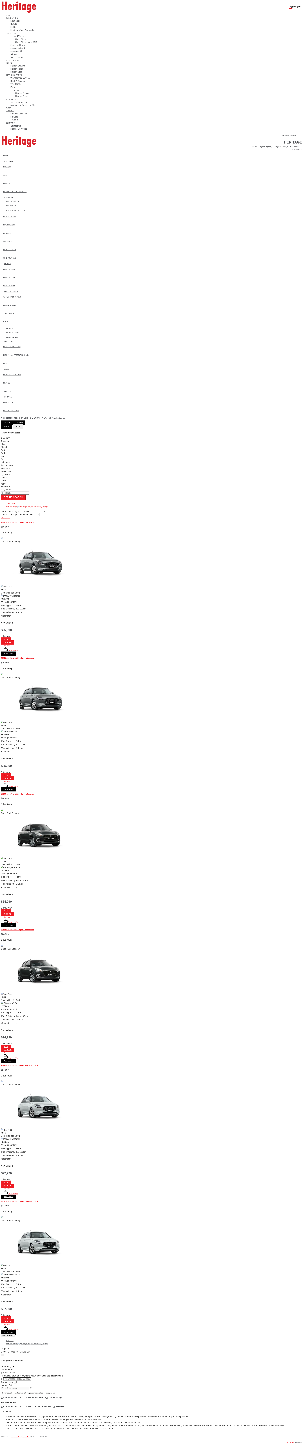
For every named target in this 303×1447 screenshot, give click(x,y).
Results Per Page (9, 514)
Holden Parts (21, 96)
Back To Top (10, 1341)
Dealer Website (290, 1442)
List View (7, 422)
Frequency (6, 1366)
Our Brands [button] (12, 18)
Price (3, 459)
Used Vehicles (19, 36)
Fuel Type (5, 468)
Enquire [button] (7, 642)
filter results (10, 503)
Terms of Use (26, 1437)
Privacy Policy (15, 1437)
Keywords (5, 486)
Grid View (19, 422)
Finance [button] (10, 111)
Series (4, 450)
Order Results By (9, 511)
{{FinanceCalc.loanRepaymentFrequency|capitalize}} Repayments (32, 1376)
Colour (4, 480)
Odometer (5, 462)
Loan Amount (7, 1369)
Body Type (6, 471)
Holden (16, 90)
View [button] (6, 639)
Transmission (7, 465)
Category (5, 438)
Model (4, 447)
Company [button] (10, 123)
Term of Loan (7, 1382)
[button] (7, 645)
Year (3, 456)
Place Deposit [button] (8, 653)
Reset (6, 426)
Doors (4, 477)
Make (3, 444)
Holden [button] (9, 63)
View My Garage (27, 507)
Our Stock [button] (11, 33)
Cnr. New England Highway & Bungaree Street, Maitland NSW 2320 (277, 147)
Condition (5, 441)
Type (3, 483)
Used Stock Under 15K (26, 42)
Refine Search (13, 497)
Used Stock (20, 39)
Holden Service (22, 93)
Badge (4, 453)
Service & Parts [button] (14, 75)
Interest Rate (7, 1385)
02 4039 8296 (297, 150)
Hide (18, 426)
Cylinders (5, 474)
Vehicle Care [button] (12, 99)
